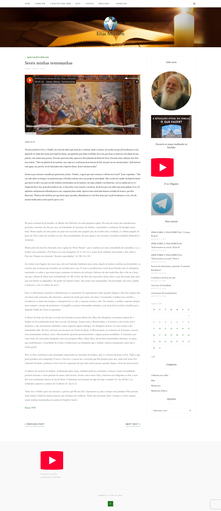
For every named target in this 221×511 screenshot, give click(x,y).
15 (189, 328)
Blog (78, 4)
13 (177, 328)
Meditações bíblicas (38, 57)
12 (171, 328)
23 (154, 341)
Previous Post (35, 424)
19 (171, 335)
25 (165, 341)
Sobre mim (40, 4)
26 (171, 341)
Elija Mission (110, 33)
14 (183, 328)
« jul (153, 356)
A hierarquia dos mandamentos (164, 293)
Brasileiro (104, 4)
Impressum (121, 4)
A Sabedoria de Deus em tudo (163, 277)
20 (177, 335)
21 (183, 335)
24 (160, 341)
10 (160, 328)
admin (28, 69)
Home (27, 4)
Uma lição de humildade (161, 285)
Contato (89, 4)
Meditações (156, 385)
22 (189, 335)
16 (154, 335)
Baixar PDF (30, 407)
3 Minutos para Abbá (60, 4)
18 (165, 335)
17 (160, 335)
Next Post (132, 424)
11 (165, 328)
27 (177, 341)
